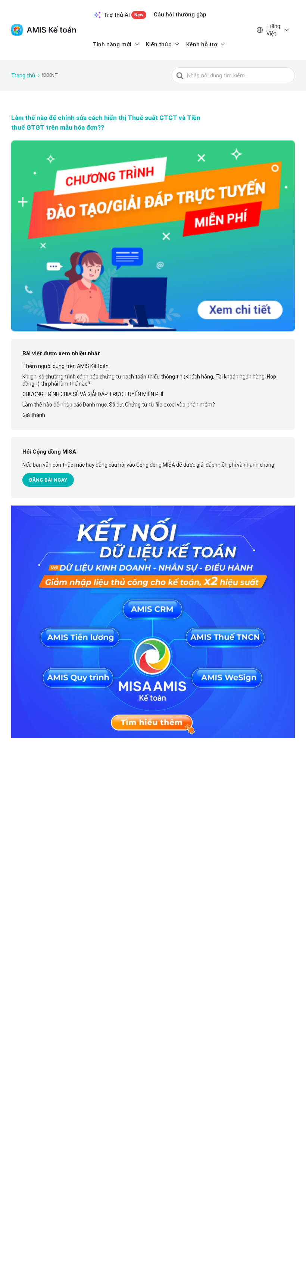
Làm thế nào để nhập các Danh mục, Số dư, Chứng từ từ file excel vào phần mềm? (118, 404)
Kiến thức (159, 44)
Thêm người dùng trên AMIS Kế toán (65, 366)
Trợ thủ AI (123, 14)
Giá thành (33, 415)
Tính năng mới (112, 44)
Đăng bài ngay (48, 480)
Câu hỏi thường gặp (180, 14)
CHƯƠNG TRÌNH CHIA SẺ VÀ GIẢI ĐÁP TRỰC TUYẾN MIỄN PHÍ (92, 394)
